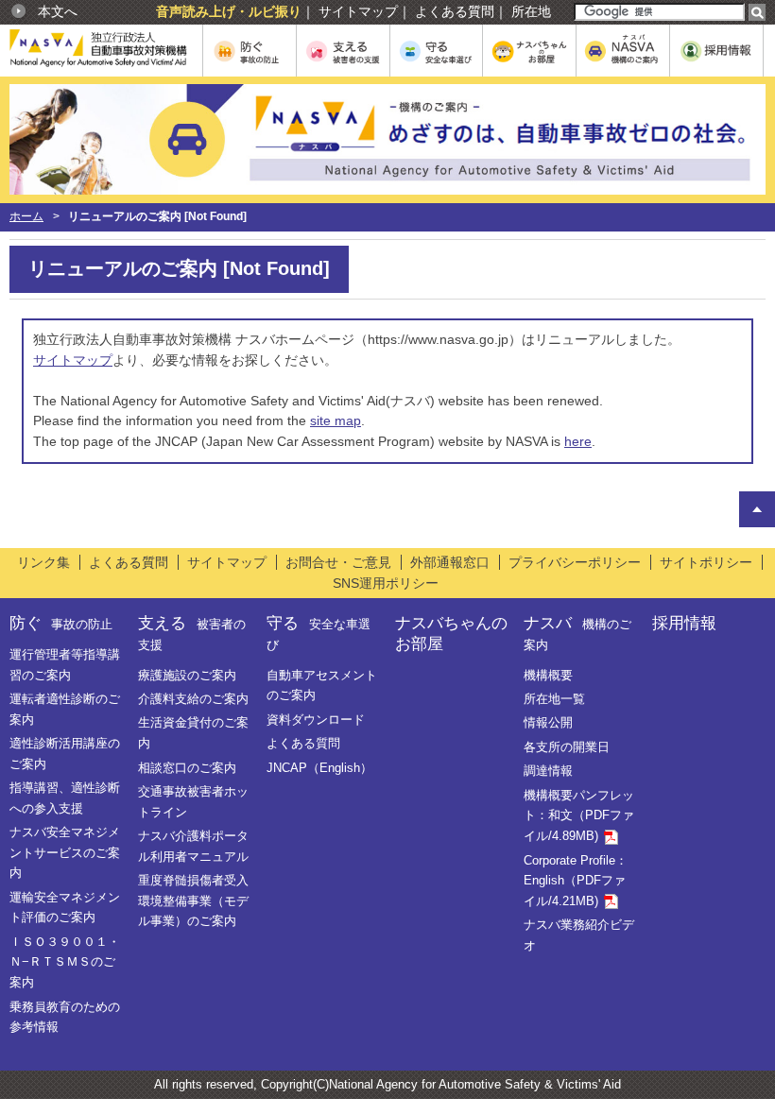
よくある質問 (454, 11)
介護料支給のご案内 (193, 699)
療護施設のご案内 (187, 675)
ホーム (26, 216)
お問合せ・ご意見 (338, 562)
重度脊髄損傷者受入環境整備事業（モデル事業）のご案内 (193, 900)
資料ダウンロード (316, 719)
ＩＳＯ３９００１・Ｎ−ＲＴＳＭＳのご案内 (64, 962)
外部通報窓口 (450, 562)
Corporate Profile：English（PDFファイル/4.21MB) (576, 880)
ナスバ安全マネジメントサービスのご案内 (64, 852)
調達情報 (548, 770)
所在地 (531, 11)
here (578, 441)
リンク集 (43, 562)
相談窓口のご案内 (187, 768)
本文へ (58, 11)
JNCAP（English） (319, 768)
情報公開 (548, 722)
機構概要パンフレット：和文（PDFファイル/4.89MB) (579, 815)
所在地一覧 (554, 699)
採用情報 (684, 622)
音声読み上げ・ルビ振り (228, 11)
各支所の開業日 (567, 747)
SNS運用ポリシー (386, 583)
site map (335, 420)
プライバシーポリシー (574, 562)
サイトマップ (358, 11)
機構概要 (548, 675)
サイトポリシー (706, 562)
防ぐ (60, 622)
